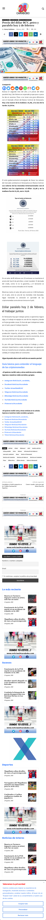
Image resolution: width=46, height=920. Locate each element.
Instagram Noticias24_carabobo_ (17, 380)
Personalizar (23, 909)
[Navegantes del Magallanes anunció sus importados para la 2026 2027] (32, 786)
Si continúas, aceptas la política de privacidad (20, 576)
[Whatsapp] (25, 88)
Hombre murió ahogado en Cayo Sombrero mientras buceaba (15, 682)
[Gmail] (29, 88)
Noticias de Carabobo (9, 457)
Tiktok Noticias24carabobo (14, 435)
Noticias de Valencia (22, 457)
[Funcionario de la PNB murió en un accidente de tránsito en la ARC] (32, 610)
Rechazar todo (23, 915)
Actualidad (6, 20)
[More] (40, 34)
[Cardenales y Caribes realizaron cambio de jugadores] (32, 797)
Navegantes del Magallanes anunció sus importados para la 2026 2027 (15, 784)
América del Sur (36, 448)
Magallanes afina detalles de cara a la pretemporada (15, 620)
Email (4, 568)
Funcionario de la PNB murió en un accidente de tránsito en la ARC (14, 609)
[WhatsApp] (31, 34)
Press (4, 460)
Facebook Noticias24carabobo (16, 384)
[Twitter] (8, 88)
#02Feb (10, 448)
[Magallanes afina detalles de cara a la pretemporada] (32, 622)
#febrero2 (22, 448)
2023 (28, 448)
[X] (16, 34)
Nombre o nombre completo (12, 561)
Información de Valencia (30, 451)
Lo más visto (14, 20)
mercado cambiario (8, 454)
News (17, 454)
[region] (23, 900)
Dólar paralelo (7, 451)
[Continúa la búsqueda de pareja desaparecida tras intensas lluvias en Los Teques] (32, 695)
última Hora (11, 460)
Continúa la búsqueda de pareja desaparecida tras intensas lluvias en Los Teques (14, 695)
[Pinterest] (26, 34)
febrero (20, 451)
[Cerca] (43, 882)
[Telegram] (21, 34)
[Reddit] (12, 88)
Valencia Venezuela (32, 460)
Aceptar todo (23, 904)
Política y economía (25, 20)
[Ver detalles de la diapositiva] (25, 762)
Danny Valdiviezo (9, 29)
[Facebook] (11, 34)
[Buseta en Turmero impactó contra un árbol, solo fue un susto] (32, 599)
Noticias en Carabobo (36, 457)
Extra (14, 451)
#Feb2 (16, 448)
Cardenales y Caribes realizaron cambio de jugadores (13, 796)
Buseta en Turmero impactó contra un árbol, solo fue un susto (14, 598)
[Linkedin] (35, 34)
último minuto (20, 460)
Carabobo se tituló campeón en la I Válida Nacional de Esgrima (12, 486)
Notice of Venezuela (26, 454)
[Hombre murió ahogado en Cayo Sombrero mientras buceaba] (32, 684)
